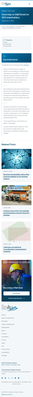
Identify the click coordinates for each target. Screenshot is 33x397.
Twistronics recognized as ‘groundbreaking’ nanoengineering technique (14, 249)
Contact (4, 334)
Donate (4, 340)
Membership (5, 327)
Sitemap (4, 355)
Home (3, 26)
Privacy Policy (6, 349)
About (3, 330)
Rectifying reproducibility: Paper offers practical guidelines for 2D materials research (16, 176)
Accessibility (5, 352)
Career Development (8, 324)
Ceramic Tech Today (20, 26)
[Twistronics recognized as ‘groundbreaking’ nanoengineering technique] (16, 231)
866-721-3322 (6, 365)
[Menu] (30, 4)
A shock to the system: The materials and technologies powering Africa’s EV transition (16, 213)
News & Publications (10, 26)
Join (3, 346)
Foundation (5, 337)
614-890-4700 (15, 365)
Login (3, 343)
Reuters (26, 65)
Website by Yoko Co (7, 394)
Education (5, 321)
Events (4, 315)
